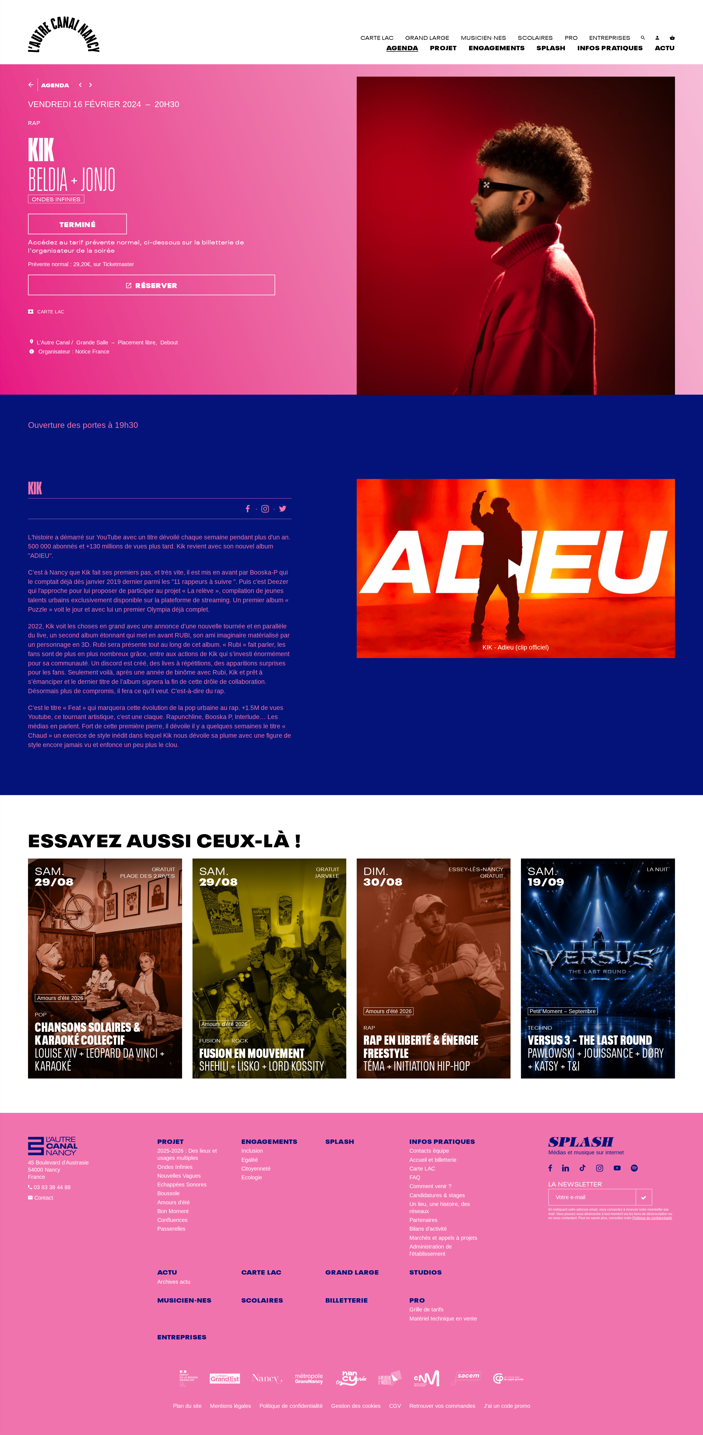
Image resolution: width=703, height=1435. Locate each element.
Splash (339, 1140)
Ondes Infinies (175, 1167)
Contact (43, 1198)
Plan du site (187, 1406)
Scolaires (262, 1299)
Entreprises (182, 1336)
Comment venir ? (430, 1186)
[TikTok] (582, 1168)
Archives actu (173, 1282)
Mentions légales (230, 1406)
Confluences (172, 1220)
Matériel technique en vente (443, 1319)
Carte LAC (422, 1169)
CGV (395, 1406)
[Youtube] (617, 1168)
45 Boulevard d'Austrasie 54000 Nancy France (58, 1170)
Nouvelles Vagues (179, 1176)
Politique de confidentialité (652, 1218)
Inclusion (252, 1151)
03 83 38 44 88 (51, 1187)
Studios (425, 1271)
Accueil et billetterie (432, 1160)
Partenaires (423, 1220)
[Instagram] (599, 1168)
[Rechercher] (643, 37)
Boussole (168, 1193)
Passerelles (171, 1229)
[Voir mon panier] (672, 37)
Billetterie (346, 1299)
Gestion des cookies (356, 1406)
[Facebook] (550, 1168)
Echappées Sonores (182, 1185)
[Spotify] (634, 1168)
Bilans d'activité (428, 1229)
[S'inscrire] (644, 1197)
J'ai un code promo (507, 1406)
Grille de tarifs (426, 1309)
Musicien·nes (184, 1299)
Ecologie (251, 1177)
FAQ (414, 1177)
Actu (167, 1271)
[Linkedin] (565, 1168)
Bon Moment (173, 1211)
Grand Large (352, 1271)
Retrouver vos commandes (442, 1406)
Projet (170, 1140)
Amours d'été (173, 1202)
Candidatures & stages (437, 1195)
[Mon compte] (657, 37)
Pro (417, 1299)
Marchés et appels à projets (443, 1238)
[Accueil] (63, 34)
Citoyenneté (255, 1169)
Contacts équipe (429, 1151)
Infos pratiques (442, 1140)
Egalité (249, 1160)
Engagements (269, 1140)
